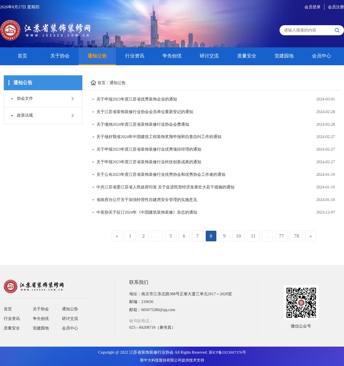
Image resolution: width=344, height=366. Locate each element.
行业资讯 (134, 55)
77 (281, 236)
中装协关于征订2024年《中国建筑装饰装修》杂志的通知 (146, 212)
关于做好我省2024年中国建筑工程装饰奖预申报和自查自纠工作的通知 (158, 137)
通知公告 (97, 55)
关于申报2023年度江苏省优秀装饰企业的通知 (136, 99)
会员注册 (336, 7)
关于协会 (60, 55)
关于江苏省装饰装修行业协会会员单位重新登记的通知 (144, 112)
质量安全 (246, 55)
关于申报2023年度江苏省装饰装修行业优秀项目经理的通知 (148, 149)
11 (253, 236)
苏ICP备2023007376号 (227, 352)
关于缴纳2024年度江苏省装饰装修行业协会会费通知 (142, 124)
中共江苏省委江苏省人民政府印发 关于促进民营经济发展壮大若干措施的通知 (165, 187)
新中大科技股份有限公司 (161, 360)
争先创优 (172, 55)
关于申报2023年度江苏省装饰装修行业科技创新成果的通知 (148, 162)
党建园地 (284, 55)
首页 (22, 55)
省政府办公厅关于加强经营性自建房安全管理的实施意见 (146, 199)
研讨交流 (209, 55)
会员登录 (312, 7)
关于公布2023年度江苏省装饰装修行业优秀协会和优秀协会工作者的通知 (160, 174)
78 (296, 236)
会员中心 (321, 55)
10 (238, 236)
